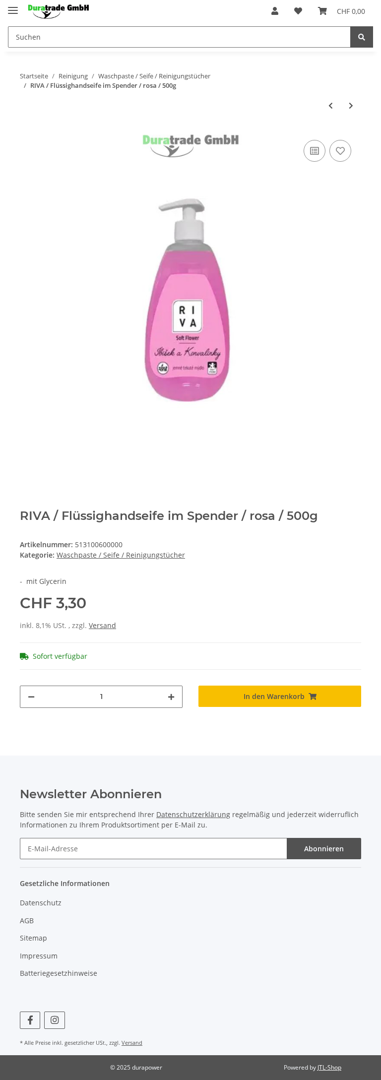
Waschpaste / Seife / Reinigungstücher (121, 555)
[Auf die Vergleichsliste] (314, 151)
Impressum (39, 955)
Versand (102, 625)
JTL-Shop (329, 1067)
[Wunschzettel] (298, 11)
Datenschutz (41, 902)
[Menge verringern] (31, 696)
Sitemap (33, 938)
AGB (27, 920)
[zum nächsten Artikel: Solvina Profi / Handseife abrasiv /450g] (351, 105)
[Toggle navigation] (13, 6)
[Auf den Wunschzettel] (340, 151)
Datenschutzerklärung (193, 814)
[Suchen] (361, 37)
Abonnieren (324, 848)
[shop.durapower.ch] (58, 11)
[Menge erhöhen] (171, 696)
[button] (274, 11)
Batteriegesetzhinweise (58, 973)
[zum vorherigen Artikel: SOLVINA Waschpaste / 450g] (330, 105)
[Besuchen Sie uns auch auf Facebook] (30, 1020)
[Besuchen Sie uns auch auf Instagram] (54, 1020)
